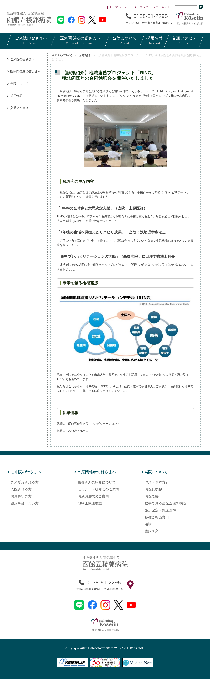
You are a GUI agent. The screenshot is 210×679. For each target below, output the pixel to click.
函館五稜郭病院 (62, 55)
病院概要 (152, 496)
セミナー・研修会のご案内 (98, 489)
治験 (148, 524)
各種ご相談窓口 (157, 517)
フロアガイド (161, 7)
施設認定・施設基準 (160, 510)
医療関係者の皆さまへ (25, 71)
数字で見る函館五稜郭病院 (165, 503)
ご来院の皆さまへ (22, 59)
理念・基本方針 (157, 482)
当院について (19, 83)
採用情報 (16, 95)
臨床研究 (152, 531)
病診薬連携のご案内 (93, 496)
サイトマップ (139, 7)
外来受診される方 (25, 482)
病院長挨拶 (153, 489)
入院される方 (21, 489)
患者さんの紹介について (97, 482)
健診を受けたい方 (25, 503)
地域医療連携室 (90, 503)
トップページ (118, 7)
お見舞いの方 (21, 496)
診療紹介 (85, 55)
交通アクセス (19, 108)
